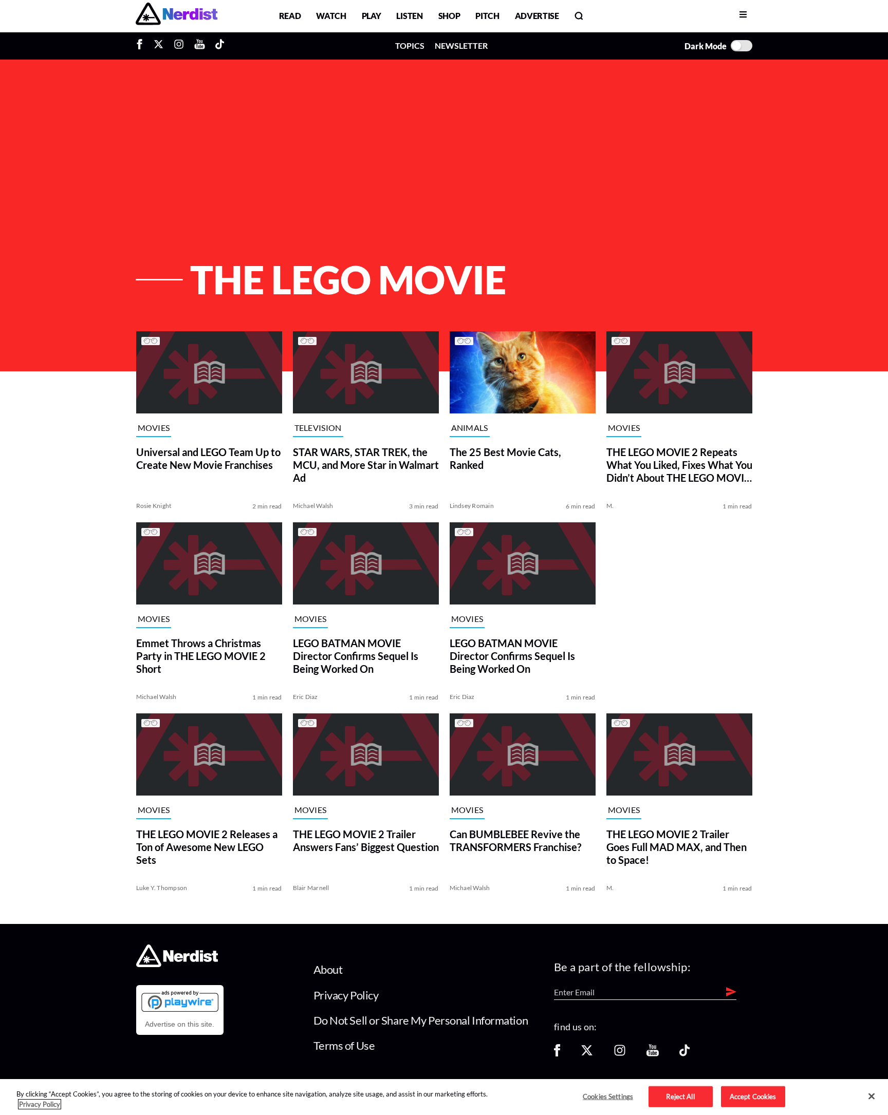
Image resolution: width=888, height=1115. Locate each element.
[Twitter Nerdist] (159, 45)
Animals (469, 428)
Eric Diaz (305, 697)
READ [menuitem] (290, 16)
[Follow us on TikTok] (684, 1053)
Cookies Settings (608, 1096)
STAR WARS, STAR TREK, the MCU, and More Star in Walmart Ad (366, 465)
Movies (154, 428)
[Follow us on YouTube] (652, 1053)
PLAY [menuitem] (371, 16)
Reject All (680, 1096)
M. (610, 505)
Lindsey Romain (472, 505)
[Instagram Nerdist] (179, 45)
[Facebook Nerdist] (142, 45)
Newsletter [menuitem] (461, 45)
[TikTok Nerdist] (219, 45)
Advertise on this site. (179, 1024)
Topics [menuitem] (409, 45)
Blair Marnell (311, 888)
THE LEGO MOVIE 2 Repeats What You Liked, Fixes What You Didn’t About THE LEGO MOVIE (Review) (679, 465)
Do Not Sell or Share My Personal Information (420, 1020)
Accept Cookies (753, 1096)
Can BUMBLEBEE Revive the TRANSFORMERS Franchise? (515, 840)
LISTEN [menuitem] (409, 16)
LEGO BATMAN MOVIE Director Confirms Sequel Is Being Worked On (355, 656)
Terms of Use (344, 1045)
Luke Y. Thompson (162, 888)
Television (318, 428)
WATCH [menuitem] (331, 16)
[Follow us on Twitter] (587, 1053)
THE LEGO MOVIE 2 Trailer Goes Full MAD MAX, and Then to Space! (676, 847)
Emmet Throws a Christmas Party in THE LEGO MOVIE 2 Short (201, 656)
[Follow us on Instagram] (620, 1053)
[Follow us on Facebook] (557, 1053)
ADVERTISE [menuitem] (537, 16)
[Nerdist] (176, 16)
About (328, 969)
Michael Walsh (313, 505)
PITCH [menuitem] (487, 16)
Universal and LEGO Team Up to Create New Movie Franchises (208, 458)
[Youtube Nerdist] (199, 45)
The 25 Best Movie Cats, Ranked (505, 458)
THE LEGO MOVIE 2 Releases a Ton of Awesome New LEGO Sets (207, 847)
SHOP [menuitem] (449, 16)
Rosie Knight (154, 505)
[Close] (871, 1096)
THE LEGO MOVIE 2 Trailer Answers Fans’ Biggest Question (366, 840)
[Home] (177, 964)
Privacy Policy (346, 995)
